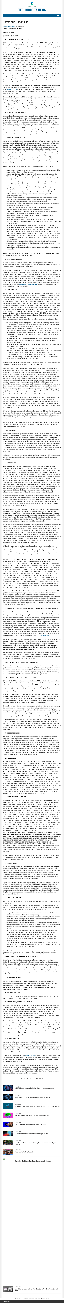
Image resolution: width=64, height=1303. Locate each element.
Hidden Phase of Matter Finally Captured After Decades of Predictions (33, 1097)
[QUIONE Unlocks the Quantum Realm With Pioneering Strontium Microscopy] (8, 1090)
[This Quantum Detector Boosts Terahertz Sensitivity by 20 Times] (8, 1135)
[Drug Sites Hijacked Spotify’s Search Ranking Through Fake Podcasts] (8, 1117)
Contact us (25, 1298)
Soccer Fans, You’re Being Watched (24, 1152)
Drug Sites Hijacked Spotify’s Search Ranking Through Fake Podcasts (33, 1115)
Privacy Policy (12, 89)
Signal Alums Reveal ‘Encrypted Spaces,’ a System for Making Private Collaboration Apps (37, 1106)
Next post (38, 1078)
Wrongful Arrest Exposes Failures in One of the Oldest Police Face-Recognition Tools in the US (37, 1290)
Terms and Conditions (34, 1298)
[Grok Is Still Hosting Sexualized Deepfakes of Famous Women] (8, 1126)
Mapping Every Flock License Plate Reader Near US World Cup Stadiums (33, 1161)
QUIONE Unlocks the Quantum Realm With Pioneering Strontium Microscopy (34, 1088)
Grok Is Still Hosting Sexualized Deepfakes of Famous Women (30, 1125)
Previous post (27, 1078)
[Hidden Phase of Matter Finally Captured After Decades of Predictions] (8, 1099)
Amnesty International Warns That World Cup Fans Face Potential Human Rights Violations (35, 1144)
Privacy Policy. (45, 635)
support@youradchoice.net (28, 284)
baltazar (12, 26)
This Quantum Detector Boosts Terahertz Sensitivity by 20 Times (31, 1134)
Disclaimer (18, 1298)
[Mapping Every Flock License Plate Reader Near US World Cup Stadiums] (8, 1281)
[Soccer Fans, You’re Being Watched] (8, 1153)
